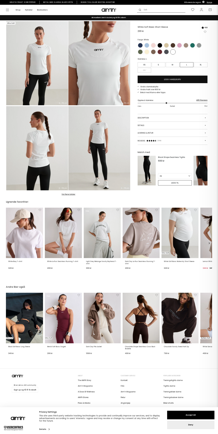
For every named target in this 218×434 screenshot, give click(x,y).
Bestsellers (42, 9)
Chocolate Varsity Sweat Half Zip (176, 347)
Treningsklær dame (172, 391)
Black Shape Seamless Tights (171, 157)
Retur (123, 397)
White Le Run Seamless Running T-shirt (62, 261)
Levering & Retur (172, 133)
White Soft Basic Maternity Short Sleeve (179, 261)
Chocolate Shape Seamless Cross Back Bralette (140, 348)
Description (172, 118)
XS (144, 64)
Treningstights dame (173, 380)
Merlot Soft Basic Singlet (56, 347)
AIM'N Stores (83, 397)
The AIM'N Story (84, 380)
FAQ (122, 386)
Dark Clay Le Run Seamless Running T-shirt (140, 262)
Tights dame (169, 386)
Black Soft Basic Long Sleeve (19, 347)
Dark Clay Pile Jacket (94, 347)
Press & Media (84, 403)
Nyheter (29, 9)
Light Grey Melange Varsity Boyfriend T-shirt (101, 262)
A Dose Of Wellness (86, 391)
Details (172, 125)
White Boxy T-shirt (15, 261)
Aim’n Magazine (85, 386)
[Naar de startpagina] (109, 10)
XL (201, 64)
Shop (18, 9)
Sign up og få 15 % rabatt (25, 389)
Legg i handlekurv (17, 272)
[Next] (204, 171)
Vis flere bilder (68, 194)
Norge (209, 2)
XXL (144, 70)
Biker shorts (168, 403)
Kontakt (124, 380)
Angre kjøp (125, 403)
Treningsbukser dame (173, 397)
